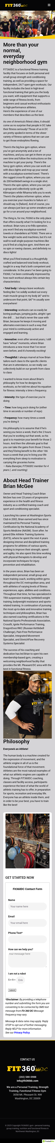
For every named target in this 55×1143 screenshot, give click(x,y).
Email (11, 916)
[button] (7, 841)
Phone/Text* (15, 932)
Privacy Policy (22, 1032)
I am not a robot (17, 973)
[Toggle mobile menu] (49, 5)
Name (11, 900)
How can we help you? (20, 949)
